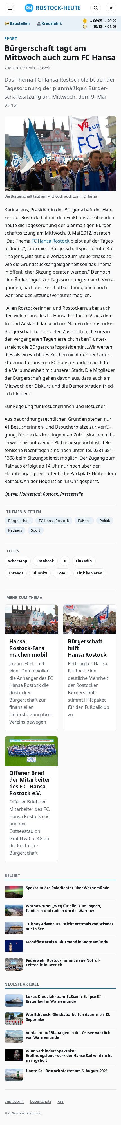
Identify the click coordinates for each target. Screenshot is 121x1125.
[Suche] (95, 8)
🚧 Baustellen (17, 23)
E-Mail (62, 573)
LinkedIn (84, 560)
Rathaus (15, 530)
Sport (11, 38)
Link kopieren (89, 573)
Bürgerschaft (19, 520)
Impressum (14, 1101)
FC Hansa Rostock (51, 241)
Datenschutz (40, 1101)
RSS (60, 1101)
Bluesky (40, 573)
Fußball (84, 520)
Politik (105, 520)
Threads (15, 573)
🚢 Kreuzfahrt (49, 23)
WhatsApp (17, 560)
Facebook (45, 560)
